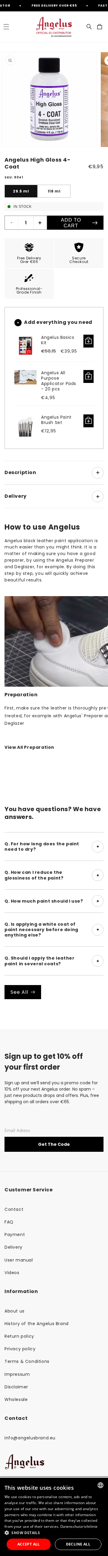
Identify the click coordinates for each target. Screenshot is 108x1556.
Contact (13, 1209)
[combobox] (101, 1485)
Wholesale (16, 1399)
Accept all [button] (28, 1544)
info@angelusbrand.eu (30, 1438)
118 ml (54, 191)
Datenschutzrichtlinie (79, 1526)
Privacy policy (19, 1349)
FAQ (9, 1222)
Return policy (19, 1336)
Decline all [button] (78, 1544)
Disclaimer (16, 1387)
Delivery (13, 1247)
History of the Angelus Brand (36, 1324)
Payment (14, 1235)
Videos (12, 1273)
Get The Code (54, 1144)
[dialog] (54, 1517)
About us (14, 1311)
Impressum (17, 1374)
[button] (6, 26)
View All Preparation (29, 747)
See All (19, 992)
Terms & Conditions (27, 1361)
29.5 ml (21, 191)
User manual (18, 1260)
